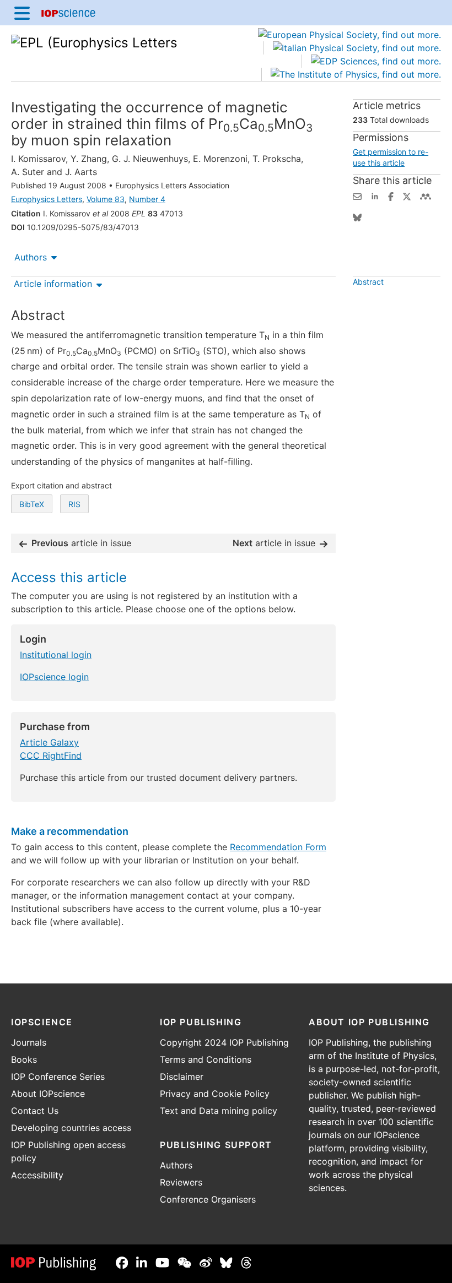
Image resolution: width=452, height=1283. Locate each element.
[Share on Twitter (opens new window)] (406, 195)
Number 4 (147, 199)
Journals (28, 1042)
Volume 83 (106, 199)
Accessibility (37, 1175)
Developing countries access (71, 1127)
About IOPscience (48, 1093)
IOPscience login (54, 676)
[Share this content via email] (357, 195)
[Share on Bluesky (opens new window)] (357, 216)
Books (24, 1059)
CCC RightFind (51, 755)
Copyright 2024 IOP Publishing (224, 1042)
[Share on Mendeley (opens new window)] (425, 195)
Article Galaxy (49, 742)
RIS (74, 504)
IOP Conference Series (58, 1076)
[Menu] (22, 12)
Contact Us (34, 1110)
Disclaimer (181, 1076)
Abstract (368, 281)
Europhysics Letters (46, 199)
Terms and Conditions (205, 1059)
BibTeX (31, 504)
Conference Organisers (208, 1199)
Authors (30, 257)
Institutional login (56, 654)
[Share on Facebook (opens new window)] (391, 195)
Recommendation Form (278, 846)
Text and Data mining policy (218, 1110)
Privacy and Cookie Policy (215, 1093)
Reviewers (181, 1182)
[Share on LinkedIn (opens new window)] (374, 195)
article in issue (81, 542)
